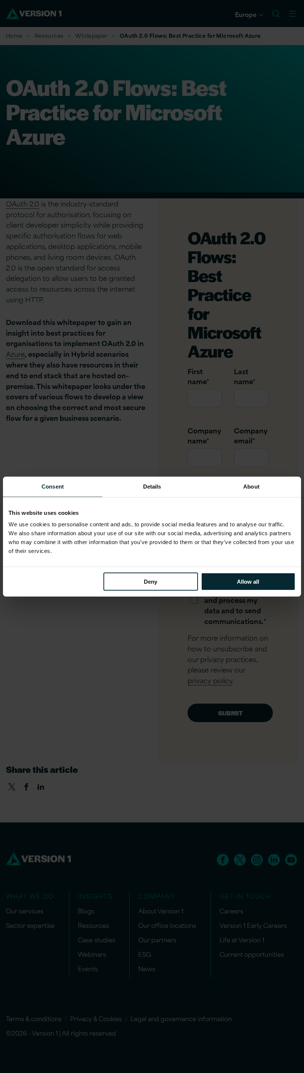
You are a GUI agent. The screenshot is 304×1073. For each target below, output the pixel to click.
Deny (150, 582)
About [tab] (251, 486)
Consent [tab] (53, 486)
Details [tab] (152, 486)
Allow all (248, 582)
